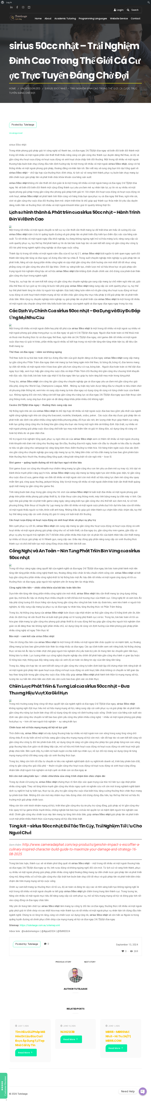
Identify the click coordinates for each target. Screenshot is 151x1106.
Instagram (23, 7)
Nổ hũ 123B (67, 1032)
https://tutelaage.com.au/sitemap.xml (40, 925)
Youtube (29, 7)
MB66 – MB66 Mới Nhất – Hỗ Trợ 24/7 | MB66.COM (118, 1036)
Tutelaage (29, 124)
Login (120, 10)
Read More (24, 1052)
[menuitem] (2, 2)
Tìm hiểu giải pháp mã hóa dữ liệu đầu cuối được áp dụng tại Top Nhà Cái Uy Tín (30, 1038)
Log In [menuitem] (9, 2)
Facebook (17, 7)
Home (12, 88)
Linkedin (11, 7)
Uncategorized (30, 88)
